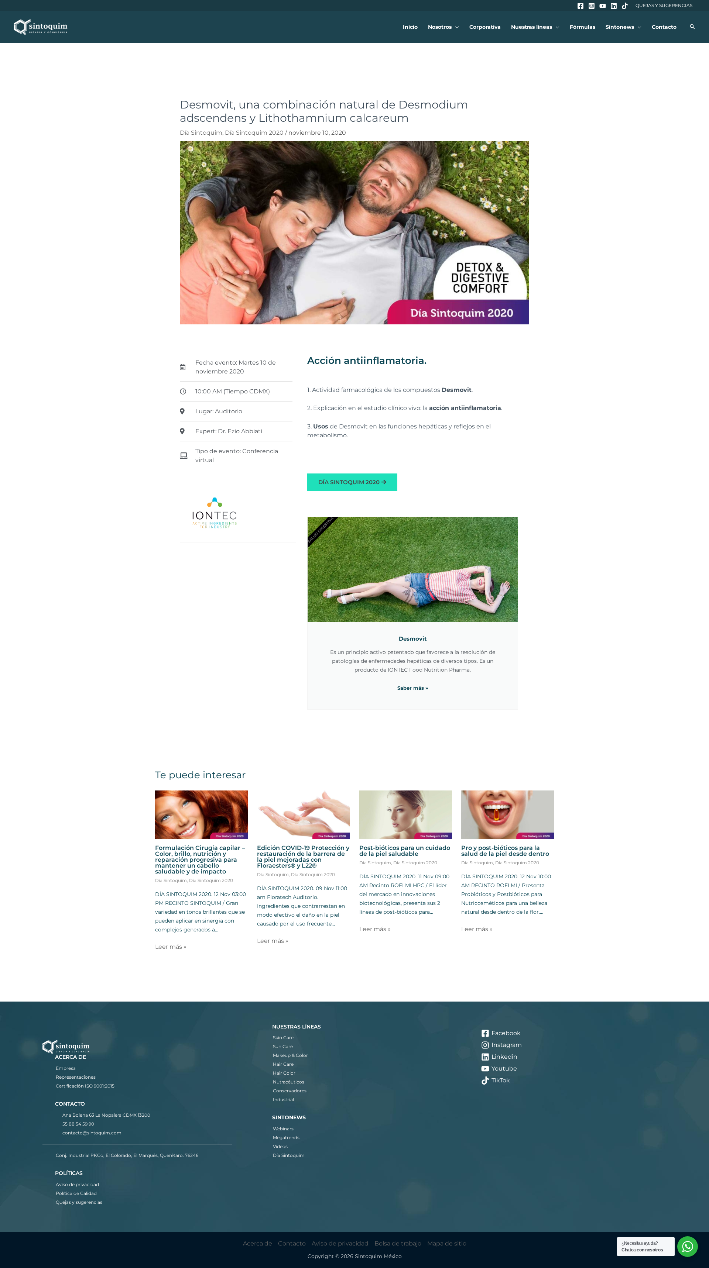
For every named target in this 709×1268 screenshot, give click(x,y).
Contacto (292, 1243)
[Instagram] (591, 6)
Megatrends (286, 1137)
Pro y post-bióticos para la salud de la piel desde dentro (505, 850)
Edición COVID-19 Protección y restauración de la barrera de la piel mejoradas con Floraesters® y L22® (303, 856)
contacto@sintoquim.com (91, 1133)
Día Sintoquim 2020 (254, 132)
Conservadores (289, 1090)
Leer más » (170, 946)
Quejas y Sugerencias (664, 5)
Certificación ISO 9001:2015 (85, 1086)
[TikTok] (624, 6)
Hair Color (284, 1073)
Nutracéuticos (288, 1082)
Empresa (66, 1068)
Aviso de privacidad (77, 1184)
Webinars (283, 1128)
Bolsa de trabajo (397, 1243)
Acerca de (257, 1243)
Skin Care (283, 1037)
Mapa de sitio (446, 1243)
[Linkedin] (613, 6)
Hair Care (283, 1064)
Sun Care (283, 1046)
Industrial (283, 1099)
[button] (455, 27)
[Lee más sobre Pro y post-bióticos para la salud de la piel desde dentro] (507, 814)
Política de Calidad (76, 1193)
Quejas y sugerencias (79, 1202)
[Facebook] (580, 6)
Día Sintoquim (201, 132)
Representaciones (76, 1077)
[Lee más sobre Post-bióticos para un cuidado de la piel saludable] (405, 814)
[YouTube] (602, 6)
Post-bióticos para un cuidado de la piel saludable (404, 850)
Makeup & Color (290, 1055)
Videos (280, 1146)
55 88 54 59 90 (78, 1124)
